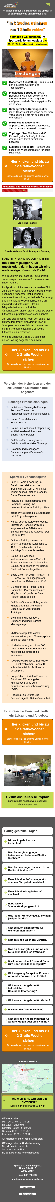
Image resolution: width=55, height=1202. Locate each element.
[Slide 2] (27, 781)
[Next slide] (45, 771)
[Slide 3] (29, 781)
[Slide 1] (25, 781)
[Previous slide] (9, 771)
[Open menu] (48, 4)
